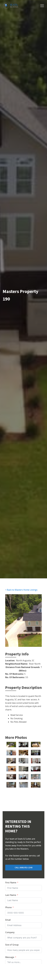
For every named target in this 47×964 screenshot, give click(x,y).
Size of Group (12, 944)
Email (8, 919)
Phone (8, 907)
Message (9, 957)
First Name (10, 882)
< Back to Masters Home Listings (21, 589)
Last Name (10, 895)
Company (9, 932)
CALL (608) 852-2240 (23, 867)
